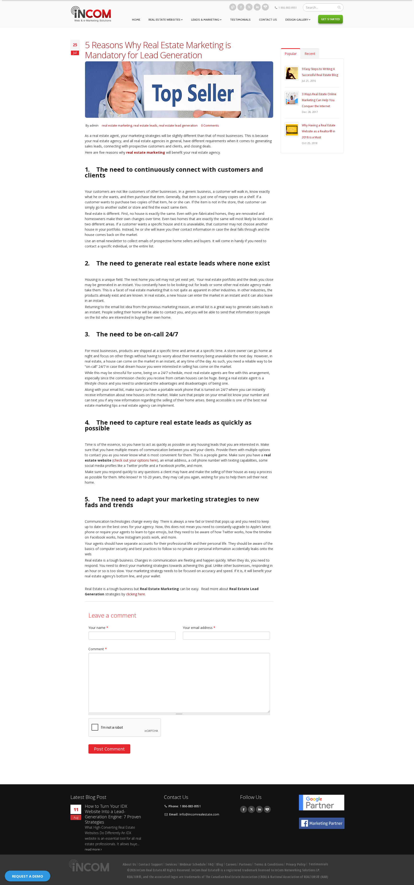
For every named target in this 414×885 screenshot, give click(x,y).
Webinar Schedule (192, 864)
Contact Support (150, 864)
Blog (232, 7)
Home (136, 19)
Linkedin (257, 7)
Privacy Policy (295, 864)
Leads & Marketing (205, 19)
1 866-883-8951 (287, 7)
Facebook (240, 7)
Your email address (199, 627)
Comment (97, 649)
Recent (310, 53)
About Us (129, 864)
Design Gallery (296, 19)
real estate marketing (117, 125)
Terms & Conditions (268, 864)
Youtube (265, 7)
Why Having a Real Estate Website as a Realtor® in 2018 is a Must (318, 131)
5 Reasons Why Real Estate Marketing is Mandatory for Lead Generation (158, 50)
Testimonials (240, 19)
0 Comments (210, 125)
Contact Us (268, 19)
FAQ (211, 864)
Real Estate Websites (164, 19)
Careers (231, 864)
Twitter (249, 7)
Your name (98, 627)
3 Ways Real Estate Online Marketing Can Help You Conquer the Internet (319, 100)
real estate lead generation (178, 125)
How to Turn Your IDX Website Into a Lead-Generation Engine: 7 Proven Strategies (113, 814)
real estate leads (145, 125)
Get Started (330, 19)
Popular (291, 53)
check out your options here (135, 460)
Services (171, 864)
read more (92, 849)
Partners (245, 864)
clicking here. (136, 594)
